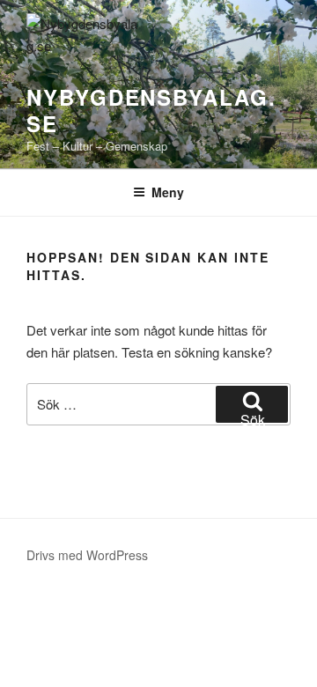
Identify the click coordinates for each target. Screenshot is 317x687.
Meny (167, 192)
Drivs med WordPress (87, 555)
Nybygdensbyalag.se (151, 110)
